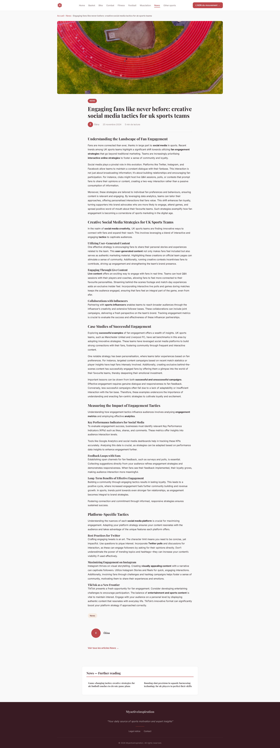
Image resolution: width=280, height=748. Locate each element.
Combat (110, 5)
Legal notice (134, 731)
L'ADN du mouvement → (208, 5)
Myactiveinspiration (140, 711)
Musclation (145, 5)
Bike (101, 5)
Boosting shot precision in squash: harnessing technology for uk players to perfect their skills (168, 685)
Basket (91, 5)
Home (82, 5)
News (157, 5)
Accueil (60, 16)
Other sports (169, 5)
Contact (147, 731)
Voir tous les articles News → (103, 648)
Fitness (121, 5)
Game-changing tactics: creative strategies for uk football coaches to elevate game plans (111, 685)
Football (132, 5)
